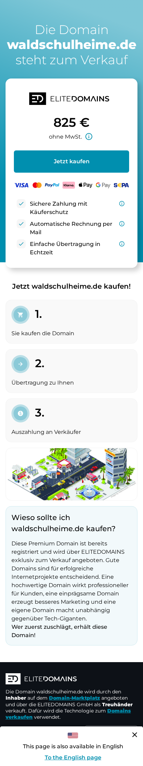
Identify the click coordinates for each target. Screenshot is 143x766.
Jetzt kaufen (72, 161)
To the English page (73, 757)
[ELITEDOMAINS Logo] (71, 679)
